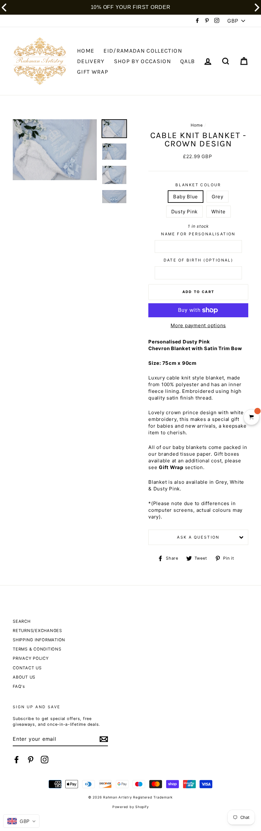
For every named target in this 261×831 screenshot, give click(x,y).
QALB (187, 61)
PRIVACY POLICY (31, 658)
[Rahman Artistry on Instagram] (44, 759)
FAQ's (19, 686)
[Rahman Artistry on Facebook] (16, 759)
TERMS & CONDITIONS (37, 649)
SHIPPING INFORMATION (39, 639)
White (218, 212)
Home (197, 125)
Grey (217, 197)
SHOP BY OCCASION (142, 61)
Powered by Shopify (130, 807)
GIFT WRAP (92, 71)
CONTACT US (27, 668)
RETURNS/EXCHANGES (37, 630)
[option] (55, 149)
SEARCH (22, 621)
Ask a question (198, 537)
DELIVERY (91, 61)
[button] (257, 7)
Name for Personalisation (198, 234)
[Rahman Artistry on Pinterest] (30, 759)
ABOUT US (24, 677)
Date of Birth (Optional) (198, 260)
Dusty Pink (184, 212)
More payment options (198, 325)
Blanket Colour (198, 184)
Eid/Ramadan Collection (142, 50)
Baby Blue (185, 197)
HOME (85, 50)
